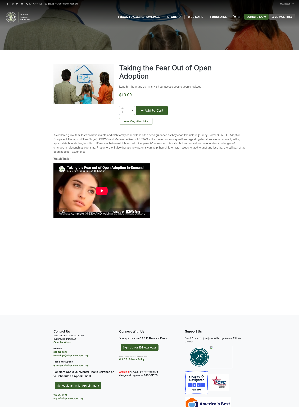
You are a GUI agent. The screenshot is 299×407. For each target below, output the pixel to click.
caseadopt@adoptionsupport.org (71, 355)
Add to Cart (153, 110)
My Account (286, 3)
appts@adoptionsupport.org (68, 398)
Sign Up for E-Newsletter (139, 347)
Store (172, 17)
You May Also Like (136, 121)
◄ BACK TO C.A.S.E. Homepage (138, 17)
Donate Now (256, 17)
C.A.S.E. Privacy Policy (131, 359)
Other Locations (62, 342)
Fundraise (218, 17)
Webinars (195, 17)
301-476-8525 (60, 352)
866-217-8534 (60, 394)
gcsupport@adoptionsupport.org (63, 3)
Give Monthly (282, 17)
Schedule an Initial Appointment (78, 385)
